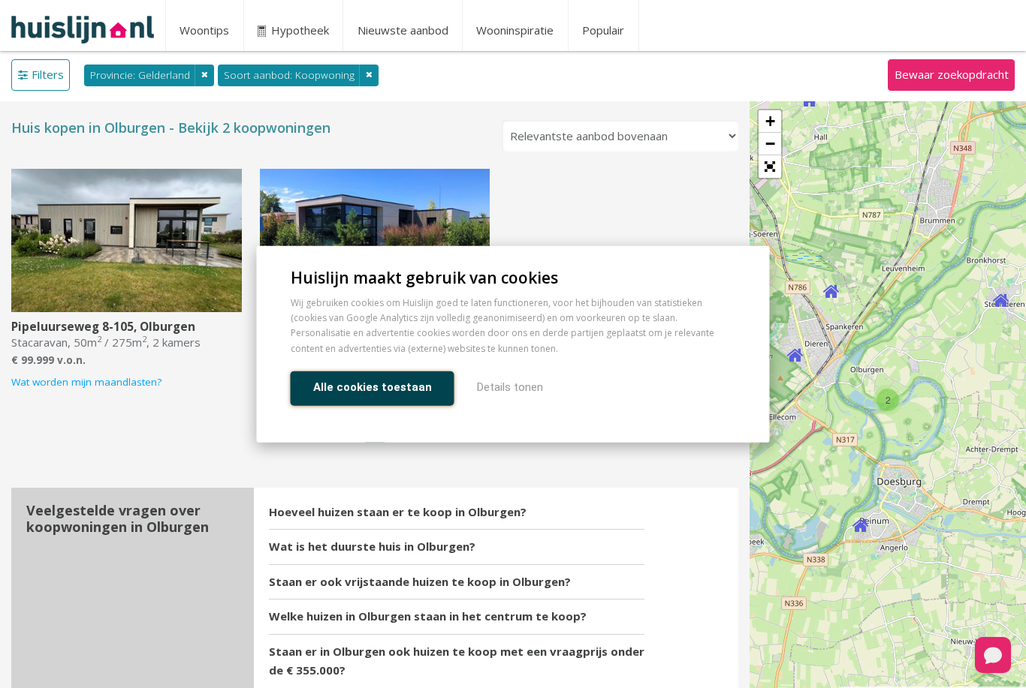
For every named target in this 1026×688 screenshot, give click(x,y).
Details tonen (510, 386)
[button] (770, 166)
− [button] (770, 143)
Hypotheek (298, 30)
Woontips (204, 30)
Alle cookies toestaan (372, 386)
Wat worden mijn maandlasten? (86, 382)
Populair (603, 30)
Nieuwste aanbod (403, 30)
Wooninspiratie (515, 30)
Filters (48, 74)
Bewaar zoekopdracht (952, 74)
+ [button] (770, 121)
